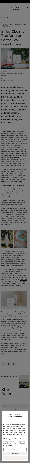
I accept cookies (15, 458)
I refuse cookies (15, 453)
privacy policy (7, 445)
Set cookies (15, 449)
